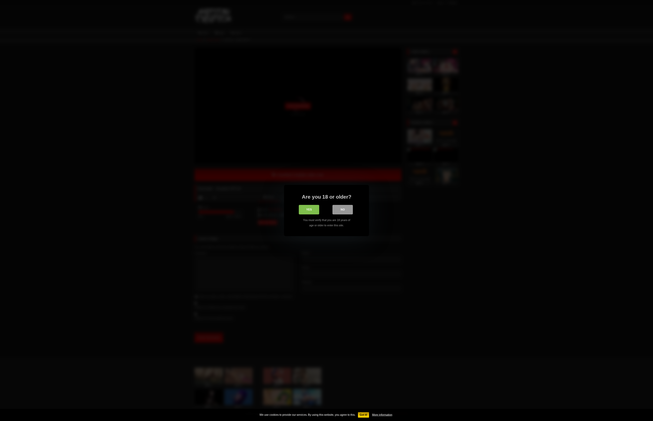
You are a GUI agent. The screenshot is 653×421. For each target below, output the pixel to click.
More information (382, 414)
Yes (309, 209)
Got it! (363, 414)
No (343, 209)
